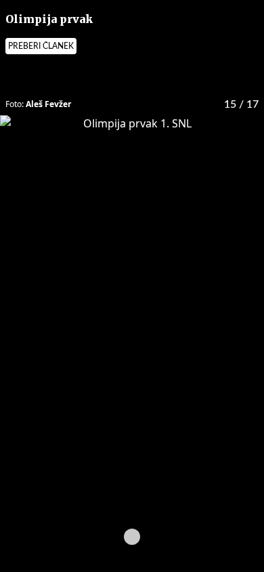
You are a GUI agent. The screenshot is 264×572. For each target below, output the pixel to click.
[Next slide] (186, 537)
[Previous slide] (78, 537)
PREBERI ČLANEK (41, 46)
